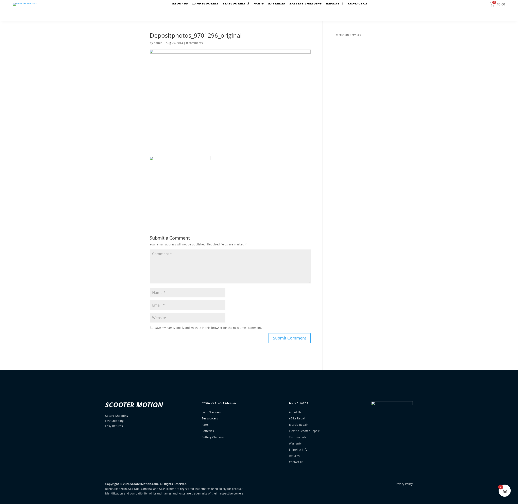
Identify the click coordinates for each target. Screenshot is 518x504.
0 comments (194, 43)
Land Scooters (205, 4)
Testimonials (297, 437)
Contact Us (357, 4)
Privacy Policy (404, 484)
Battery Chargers (306, 4)
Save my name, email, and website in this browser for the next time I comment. (208, 328)
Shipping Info (298, 449)
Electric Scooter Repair (304, 431)
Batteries (276, 4)
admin (158, 43)
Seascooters (234, 4)
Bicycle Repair (298, 425)
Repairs (333, 4)
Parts (259, 4)
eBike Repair (297, 418)
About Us (180, 4)
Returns (294, 456)
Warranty (295, 443)
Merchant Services (348, 35)
